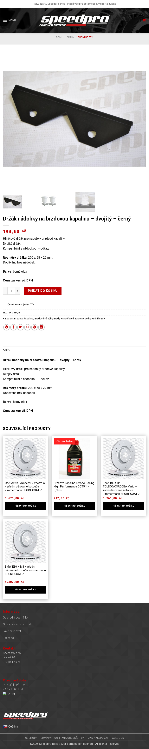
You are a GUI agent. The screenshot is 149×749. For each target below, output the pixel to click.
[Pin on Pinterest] (34, 327)
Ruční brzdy (85, 37)
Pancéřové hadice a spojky (75, 318)
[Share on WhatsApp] (6, 327)
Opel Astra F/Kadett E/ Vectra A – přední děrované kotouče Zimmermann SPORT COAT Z (25, 486)
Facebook (9, 638)
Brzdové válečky (43, 318)
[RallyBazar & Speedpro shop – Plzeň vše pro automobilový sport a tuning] (74, 20)
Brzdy (70, 37)
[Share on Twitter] (20, 327)
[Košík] (144, 20)
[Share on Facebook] (13, 327)
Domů (59, 37)
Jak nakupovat (12, 631)
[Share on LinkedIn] (41, 327)
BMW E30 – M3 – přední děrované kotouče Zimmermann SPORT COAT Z (25, 570)
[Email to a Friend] (27, 327)
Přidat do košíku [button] (25, 505)
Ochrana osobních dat (17, 624)
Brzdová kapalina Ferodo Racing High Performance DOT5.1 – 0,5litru (74, 486)
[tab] (6, 350)
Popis (6, 350)
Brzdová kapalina (23, 318)
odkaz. (45, 248)
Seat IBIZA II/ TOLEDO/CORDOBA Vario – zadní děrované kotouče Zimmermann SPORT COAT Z (121, 488)
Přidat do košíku (43, 291)
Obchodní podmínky (15, 617)
